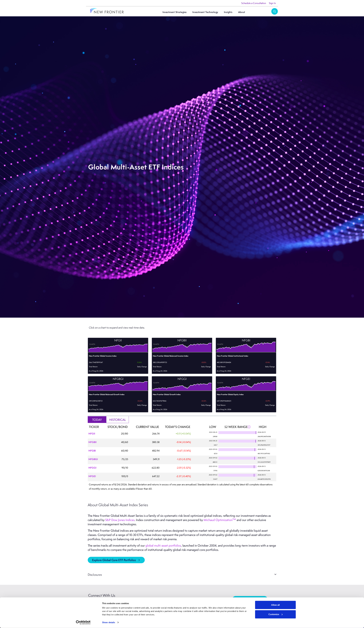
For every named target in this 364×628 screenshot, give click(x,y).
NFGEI (92, 476)
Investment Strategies (175, 12)
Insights (228, 12)
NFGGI (92, 467)
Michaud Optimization (220, 520)
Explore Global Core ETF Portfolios (114, 560)
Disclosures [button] (95, 574)
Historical (117, 420)
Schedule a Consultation (253, 3)
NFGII (91, 433)
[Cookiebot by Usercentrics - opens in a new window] (83, 622)
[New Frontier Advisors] (107, 11)
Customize (273, 614)
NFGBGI (93, 459)
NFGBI (92, 450)
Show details (108, 622)
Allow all (275, 605)
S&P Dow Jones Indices (120, 520)
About (241, 12)
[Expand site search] (274, 11)
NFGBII (92, 442)
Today (97, 420)
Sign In (272, 3)
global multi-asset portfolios (163, 545)
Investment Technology (205, 12)
